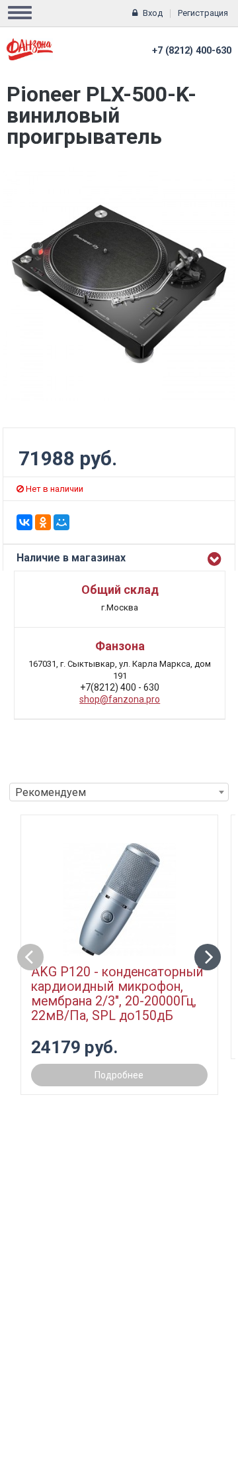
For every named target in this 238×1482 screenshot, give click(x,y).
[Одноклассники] (43, 522)
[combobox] (119, 792)
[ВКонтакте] (24, 522)
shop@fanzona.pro (119, 699)
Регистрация (203, 13)
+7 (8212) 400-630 (191, 50)
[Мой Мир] (61, 522)
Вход (153, 13)
